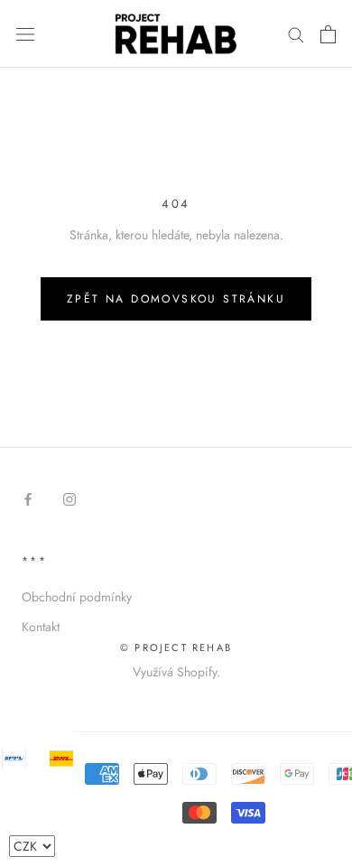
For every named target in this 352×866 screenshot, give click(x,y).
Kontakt (41, 627)
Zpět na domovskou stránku (176, 299)
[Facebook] (28, 499)
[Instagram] (69, 499)
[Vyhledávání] (296, 34)
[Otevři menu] (25, 34)
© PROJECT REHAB (176, 647)
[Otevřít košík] (328, 34)
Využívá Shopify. (176, 672)
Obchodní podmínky (77, 597)
